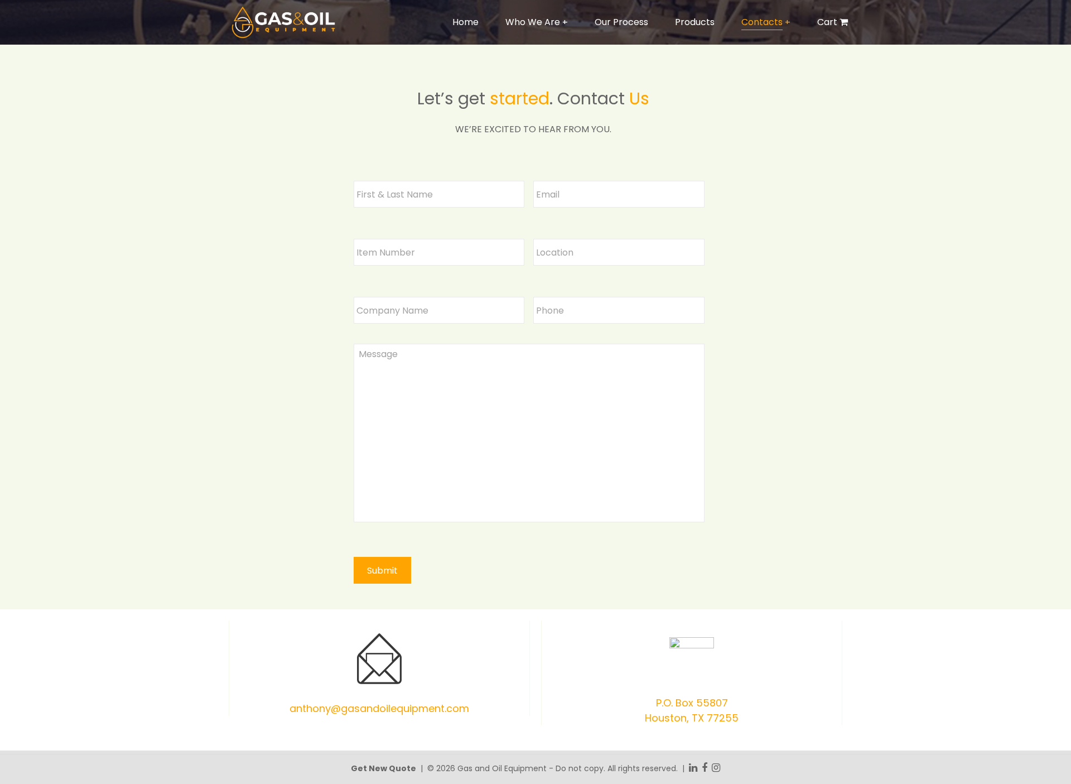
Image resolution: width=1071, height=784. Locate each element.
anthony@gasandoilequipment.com (379, 708)
